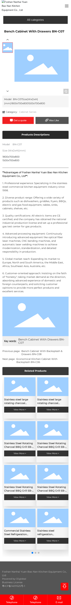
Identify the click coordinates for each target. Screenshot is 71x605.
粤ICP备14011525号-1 (13, 585)
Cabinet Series (27, 111)
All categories (35, 19)
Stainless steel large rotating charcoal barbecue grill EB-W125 (18, 403)
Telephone (11, 602)
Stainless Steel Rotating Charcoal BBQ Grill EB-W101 (51, 447)
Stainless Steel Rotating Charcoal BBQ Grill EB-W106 (18, 491)
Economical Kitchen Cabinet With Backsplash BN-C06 (36, 360)
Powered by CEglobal (14, 578)
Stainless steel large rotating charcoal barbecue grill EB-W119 (51, 403)
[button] (32, 553)
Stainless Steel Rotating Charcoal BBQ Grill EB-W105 (51, 491)
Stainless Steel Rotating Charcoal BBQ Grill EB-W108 (18, 447)
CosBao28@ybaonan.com (59, 602)
